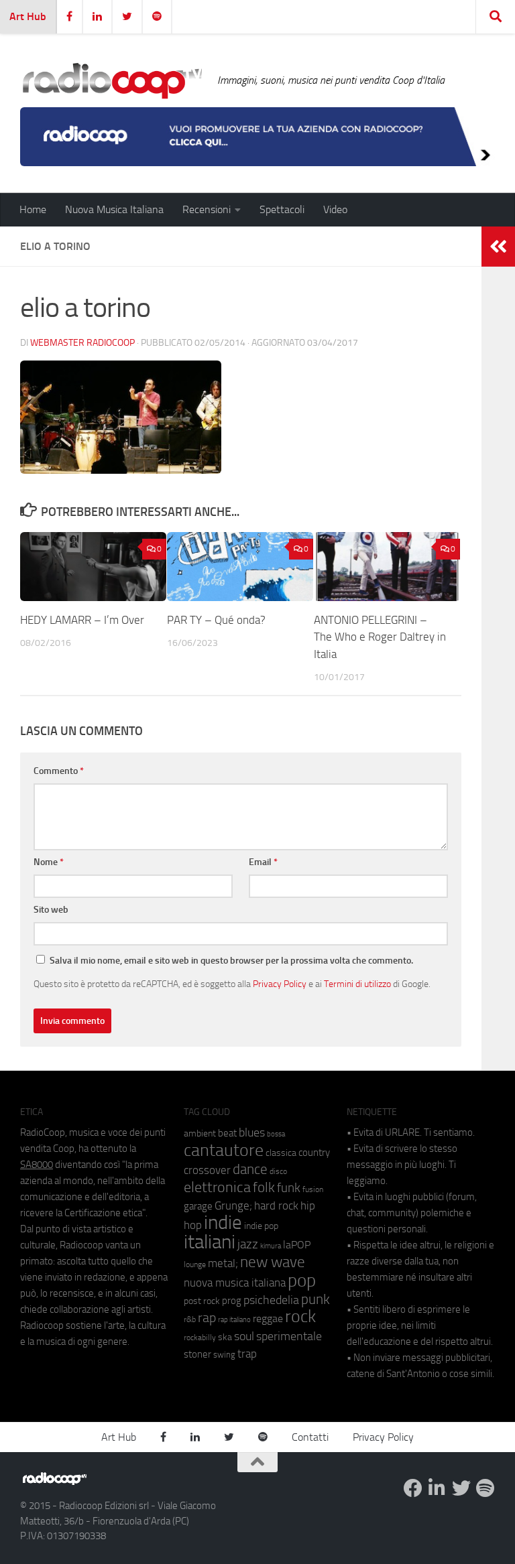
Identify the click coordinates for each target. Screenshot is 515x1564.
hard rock (276, 1205)
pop (302, 1280)
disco (278, 1171)
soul (244, 1336)
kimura (270, 1246)
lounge (195, 1264)
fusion (312, 1189)
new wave (272, 1262)
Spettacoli (282, 209)
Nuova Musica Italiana (114, 209)
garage (198, 1206)
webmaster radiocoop (82, 342)
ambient (200, 1133)
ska (225, 1337)
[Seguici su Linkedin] (437, 1488)
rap (207, 1317)
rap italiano (234, 1319)
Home (32, 209)
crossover (207, 1170)
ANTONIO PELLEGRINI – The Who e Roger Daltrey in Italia (380, 637)
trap (247, 1353)
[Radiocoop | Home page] (112, 80)
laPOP (296, 1245)
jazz (247, 1244)
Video (335, 209)
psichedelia (271, 1300)
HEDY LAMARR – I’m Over (82, 620)
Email (263, 862)
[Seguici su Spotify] (485, 1488)
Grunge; (233, 1205)
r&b (190, 1319)
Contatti (310, 1437)
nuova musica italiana (235, 1282)
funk (288, 1188)
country (314, 1153)
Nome (49, 862)
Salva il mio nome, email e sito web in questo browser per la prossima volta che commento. (231, 960)
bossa (276, 1134)
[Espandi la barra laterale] (498, 246)
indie (223, 1222)
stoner (197, 1354)
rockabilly (200, 1337)
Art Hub (27, 16)
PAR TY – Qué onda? (216, 620)
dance (250, 1169)
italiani (209, 1242)
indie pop (261, 1226)
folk (264, 1187)
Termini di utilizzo (357, 983)
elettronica (217, 1187)
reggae (268, 1318)
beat (227, 1133)
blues (252, 1132)
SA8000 (36, 1165)
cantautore (224, 1150)
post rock (202, 1300)
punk (315, 1299)
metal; (223, 1263)
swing (224, 1355)
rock (300, 1316)
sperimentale (289, 1336)
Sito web (51, 909)
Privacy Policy (279, 983)
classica (281, 1153)
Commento (59, 771)
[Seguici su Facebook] (413, 1488)
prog (231, 1301)
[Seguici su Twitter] (461, 1488)
